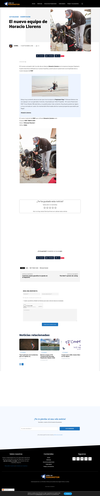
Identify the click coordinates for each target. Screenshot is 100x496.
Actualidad (14, 17)
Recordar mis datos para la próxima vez (33, 297)
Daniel (16, 45)
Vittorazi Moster (44, 268)
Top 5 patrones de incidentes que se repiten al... (28, 355)
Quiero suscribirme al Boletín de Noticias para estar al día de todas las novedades (43, 300)
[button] (82, 3)
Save (63, 56)
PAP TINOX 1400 (34, 268)
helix (27, 268)
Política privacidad (50, 481)
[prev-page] (20, 364)
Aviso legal (58, 481)
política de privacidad (58, 434)
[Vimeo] (82, 458)
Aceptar (68, 493)
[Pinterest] (90, 458)
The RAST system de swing (69, 276)
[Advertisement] (50, 230)
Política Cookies (65, 481)
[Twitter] (78, 458)
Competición (25, 17)
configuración (39, 494)
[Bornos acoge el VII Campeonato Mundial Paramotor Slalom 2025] (50, 344)
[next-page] (22, 364)
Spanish (6, 489)
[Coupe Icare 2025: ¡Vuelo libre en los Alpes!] (71, 344)
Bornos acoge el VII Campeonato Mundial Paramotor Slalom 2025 (47, 356)
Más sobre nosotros (10, 466)
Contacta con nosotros (21, 466)
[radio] (44, 208)
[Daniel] (11, 46)
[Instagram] (86, 458)
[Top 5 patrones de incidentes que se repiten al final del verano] (29, 344)
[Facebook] (74, 458)
